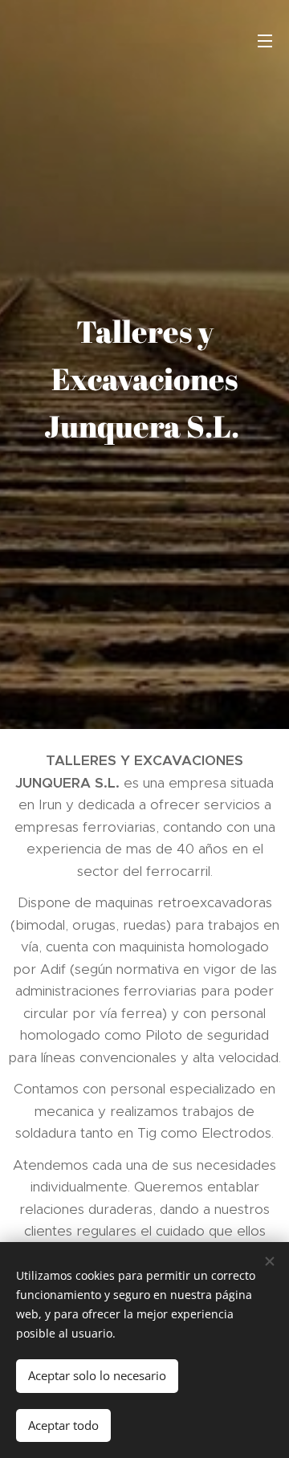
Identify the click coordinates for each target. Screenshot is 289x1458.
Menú (265, 40)
